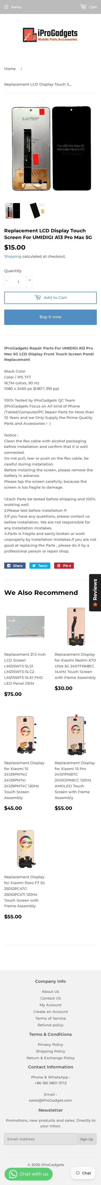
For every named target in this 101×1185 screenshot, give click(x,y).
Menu (16, 7)
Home (10, 68)
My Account (50, 1005)
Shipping (12, 256)
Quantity (13, 270)
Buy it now (50, 316)
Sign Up (86, 1139)
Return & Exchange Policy (51, 1058)
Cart (92, 7)
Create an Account (50, 1011)
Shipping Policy (50, 1051)
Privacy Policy (50, 1044)
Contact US (50, 998)
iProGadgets (52, 1164)
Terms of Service (50, 1018)
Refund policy (50, 1025)
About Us (50, 991)
